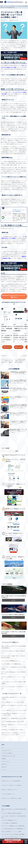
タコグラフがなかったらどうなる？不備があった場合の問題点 (13, 682)
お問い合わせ (4, 766)
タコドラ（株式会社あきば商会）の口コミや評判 (12, 721)
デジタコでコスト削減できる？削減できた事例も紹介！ (13, 614)
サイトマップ (4, 769)
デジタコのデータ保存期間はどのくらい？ (11, 660)
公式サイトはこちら (7, 347)
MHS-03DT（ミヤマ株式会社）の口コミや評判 (18, 413)
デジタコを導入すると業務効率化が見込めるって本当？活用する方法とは (18, 405)
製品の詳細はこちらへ (13, 841)
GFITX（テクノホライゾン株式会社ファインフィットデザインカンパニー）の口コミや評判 (13, 733)
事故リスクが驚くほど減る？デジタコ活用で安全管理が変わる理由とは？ (13, 647)
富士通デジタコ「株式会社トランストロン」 (10, 789)
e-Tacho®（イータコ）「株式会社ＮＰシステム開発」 (12, 798)
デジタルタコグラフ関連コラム (7, 753)
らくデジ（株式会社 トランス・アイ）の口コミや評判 (18, 397)
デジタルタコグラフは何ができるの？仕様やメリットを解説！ (18, 421)
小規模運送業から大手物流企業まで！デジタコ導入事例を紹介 (18, 372)
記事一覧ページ (4, 764)
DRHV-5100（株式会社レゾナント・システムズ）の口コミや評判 (18, 389)
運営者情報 (4, 758)
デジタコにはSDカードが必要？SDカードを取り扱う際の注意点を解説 (13, 656)
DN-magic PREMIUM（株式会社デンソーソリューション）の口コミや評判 (13, 714)
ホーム (3, 747)
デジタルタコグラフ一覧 (6, 750)
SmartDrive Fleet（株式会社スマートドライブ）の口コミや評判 (13, 698)
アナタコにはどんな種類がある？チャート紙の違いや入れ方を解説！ (18, 381)
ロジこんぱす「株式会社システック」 (8, 793)
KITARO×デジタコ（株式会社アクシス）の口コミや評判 (13, 706)
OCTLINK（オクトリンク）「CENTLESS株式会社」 (11, 780)
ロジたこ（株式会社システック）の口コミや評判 (12, 702)
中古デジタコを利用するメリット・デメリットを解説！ (13, 677)
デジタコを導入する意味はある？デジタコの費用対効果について (13, 672)
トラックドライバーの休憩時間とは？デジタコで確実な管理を (13, 668)
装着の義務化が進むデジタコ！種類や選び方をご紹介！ (18, 430)
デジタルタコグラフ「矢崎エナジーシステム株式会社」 (12, 785)
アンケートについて (5, 761)
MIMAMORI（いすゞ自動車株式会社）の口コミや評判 (13, 718)
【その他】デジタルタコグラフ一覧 (8, 755)
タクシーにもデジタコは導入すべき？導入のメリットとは (13, 687)
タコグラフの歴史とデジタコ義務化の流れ (11, 663)
